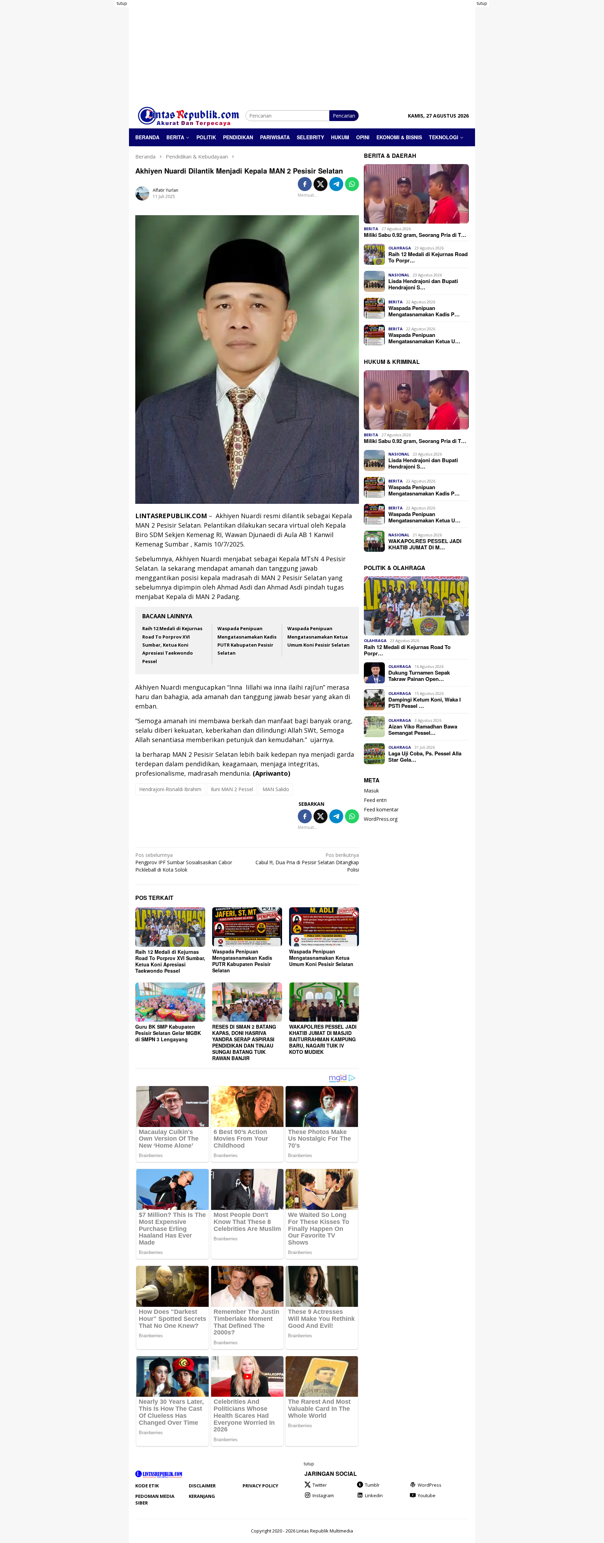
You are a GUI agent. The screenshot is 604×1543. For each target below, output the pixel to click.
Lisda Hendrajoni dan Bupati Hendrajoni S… (423, 284)
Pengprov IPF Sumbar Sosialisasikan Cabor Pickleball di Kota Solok (183, 862)
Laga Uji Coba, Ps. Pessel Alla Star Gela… (424, 756)
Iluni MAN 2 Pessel (232, 789)
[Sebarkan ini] (305, 184)
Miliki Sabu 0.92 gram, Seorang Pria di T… (415, 235)
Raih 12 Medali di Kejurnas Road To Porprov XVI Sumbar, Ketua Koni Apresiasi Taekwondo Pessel (172, 644)
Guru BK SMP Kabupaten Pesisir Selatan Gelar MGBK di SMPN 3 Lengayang (168, 1033)
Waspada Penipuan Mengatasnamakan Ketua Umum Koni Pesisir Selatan (318, 636)
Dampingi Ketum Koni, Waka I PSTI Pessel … (424, 702)
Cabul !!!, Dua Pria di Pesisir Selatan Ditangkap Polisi (307, 862)
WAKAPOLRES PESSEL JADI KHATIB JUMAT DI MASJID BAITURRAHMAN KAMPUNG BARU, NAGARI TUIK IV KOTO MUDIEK (323, 1039)
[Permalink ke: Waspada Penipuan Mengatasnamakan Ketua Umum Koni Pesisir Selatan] (324, 926)
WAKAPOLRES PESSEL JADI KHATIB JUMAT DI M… (424, 544)
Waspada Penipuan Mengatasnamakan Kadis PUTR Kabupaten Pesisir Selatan (242, 961)
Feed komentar (381, 809)
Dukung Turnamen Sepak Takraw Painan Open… (419, 675)
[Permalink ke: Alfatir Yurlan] (142, 193)
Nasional (398, 274)
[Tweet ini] (321, 184)
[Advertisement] (101, 105)
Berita (371, 228)
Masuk (371, 790)
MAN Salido (276, 789)
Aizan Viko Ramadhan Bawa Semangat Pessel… (422, 729)
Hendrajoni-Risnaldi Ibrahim (170, 789)
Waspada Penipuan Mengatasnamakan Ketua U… (424, 338)
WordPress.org (380, 819)
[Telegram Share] (336, 184)
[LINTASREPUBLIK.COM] (190, 115)
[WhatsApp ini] (352, 184)
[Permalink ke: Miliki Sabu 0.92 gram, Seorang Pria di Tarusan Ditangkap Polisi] (416, 194)
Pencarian (344, 115)
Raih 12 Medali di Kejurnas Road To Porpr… (428, 257)
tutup (122, 3)
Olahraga (399, 248)
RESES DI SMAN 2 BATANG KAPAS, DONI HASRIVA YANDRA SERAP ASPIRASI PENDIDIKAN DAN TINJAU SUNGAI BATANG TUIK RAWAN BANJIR (244, 1042)
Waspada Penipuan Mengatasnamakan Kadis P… (424, 311)
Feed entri (375, 800)
